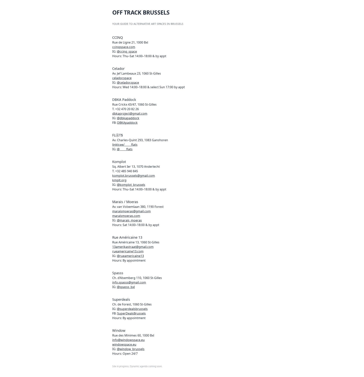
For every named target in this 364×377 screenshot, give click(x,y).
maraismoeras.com (126, 216)
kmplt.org (119, 180)
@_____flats (125, 149)
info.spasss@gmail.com (129, 282)
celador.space (122, 78)
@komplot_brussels (131, 185)
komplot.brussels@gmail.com (133, 176)
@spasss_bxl (126, 287)
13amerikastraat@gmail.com (133, 247)
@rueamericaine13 (130, 256)
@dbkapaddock (128, 118)
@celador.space (128, 82)
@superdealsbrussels (132, 309)
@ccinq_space (127, 51)
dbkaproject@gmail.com (129, 113)
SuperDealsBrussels (131, 313)
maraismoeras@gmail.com (131, 211)
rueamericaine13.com (128, 251)
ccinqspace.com (123, 47)
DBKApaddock (127, 123)
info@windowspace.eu (128, 340)
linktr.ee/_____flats (124, 145)
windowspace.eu (124, 344)
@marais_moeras (129, 220)
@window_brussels (130, 349)
